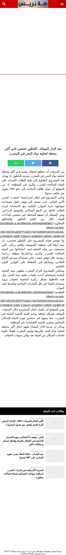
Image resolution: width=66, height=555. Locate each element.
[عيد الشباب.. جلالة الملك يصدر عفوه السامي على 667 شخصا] (33, 456)
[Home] (33, 4)
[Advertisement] (33, 41)
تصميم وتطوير (39, 553)
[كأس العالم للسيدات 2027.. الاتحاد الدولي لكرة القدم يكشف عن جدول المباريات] (33, 423)
